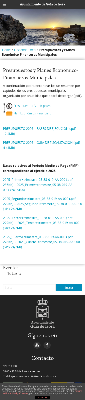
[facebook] (47, 345)
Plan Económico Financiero (32, 113)
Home (6, 50)
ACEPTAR (42, 397)
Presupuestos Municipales (32, 106)
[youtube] (37, 345)
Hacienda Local (25, 50)
